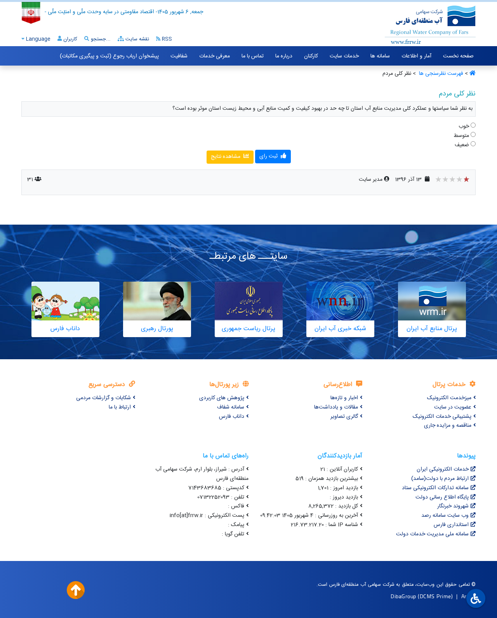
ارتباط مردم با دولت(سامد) (440, 478)
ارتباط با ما (120, 407)
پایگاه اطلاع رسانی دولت (442, 497)
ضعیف (463, 145)
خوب (465, 126)
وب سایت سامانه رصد (445, 515)
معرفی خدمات (214, 56)
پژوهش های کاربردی (221, 398)
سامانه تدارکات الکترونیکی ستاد (435, 488)
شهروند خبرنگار (453, 506)
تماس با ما (253, 56)
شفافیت (179, 56)
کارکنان (311, 56)
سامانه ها (380, 56)
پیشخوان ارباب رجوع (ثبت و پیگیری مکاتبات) (109, 56)
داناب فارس (231, 416)
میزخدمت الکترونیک (449, 398)
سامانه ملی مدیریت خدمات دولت (432, 534)
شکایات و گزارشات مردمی (103, 398)
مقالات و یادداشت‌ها (336, 407)
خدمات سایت (344, 56)
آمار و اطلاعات (416, 56)
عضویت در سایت (452, 407)
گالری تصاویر (344, 416)
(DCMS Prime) (435, 596)
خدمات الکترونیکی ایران (443, 469)
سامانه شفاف (230, 407)
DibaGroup (403, 596)
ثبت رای (269, 156)
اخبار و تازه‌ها (344, 398)
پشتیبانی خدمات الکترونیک (442, 416)
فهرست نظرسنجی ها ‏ (440, 73)
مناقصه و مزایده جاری (447, 425)
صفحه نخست (458, 56)
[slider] (452, 180)
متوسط (462, 136)
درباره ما (283, 56)
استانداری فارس (451, 525)
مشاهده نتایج (226, 156)
